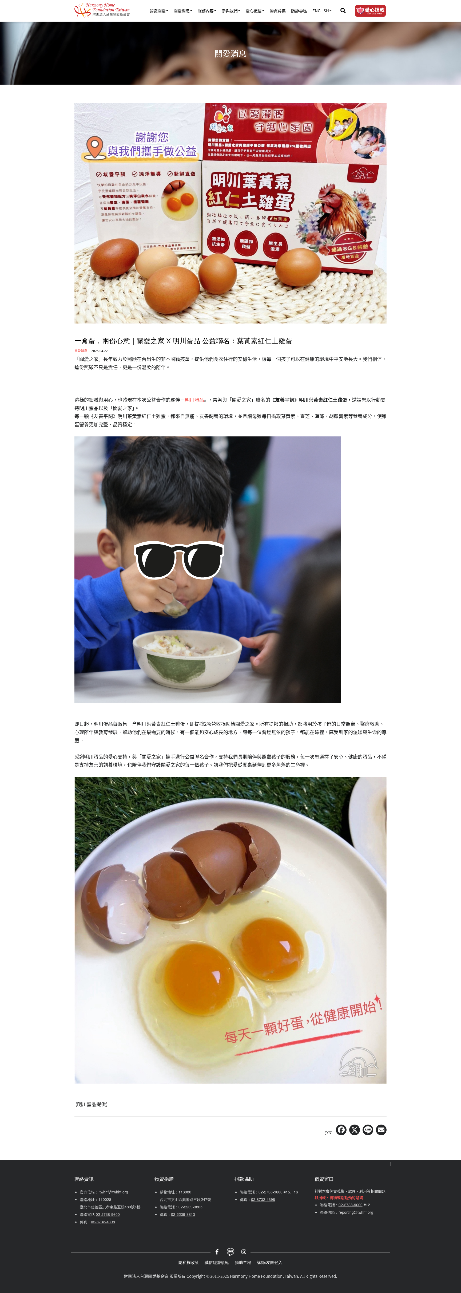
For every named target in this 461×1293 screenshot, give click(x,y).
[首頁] (102, 11)
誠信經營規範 (217, 1262)
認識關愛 (158, 10)
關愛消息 (182, 10)
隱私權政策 (188, 1262)
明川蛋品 (194, 399)
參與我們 (230, 10)
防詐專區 (299, 10)
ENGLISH (320, 10)
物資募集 (278, 10)
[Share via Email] (381, 1130)
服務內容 (206, 10)
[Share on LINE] (368, 1130)
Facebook (217, 1252)
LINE (230, 1252)
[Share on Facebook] (341, 1130)
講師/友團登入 (269, 1262)
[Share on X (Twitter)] (354, 1130)
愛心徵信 (254, 10)
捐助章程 (243, 1262)
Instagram (244, 1252)
